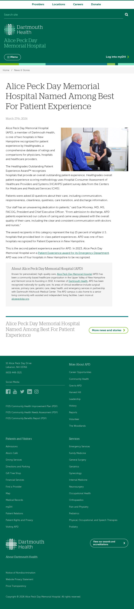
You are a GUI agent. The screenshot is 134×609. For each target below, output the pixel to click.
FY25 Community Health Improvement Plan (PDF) (32, 406)
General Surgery (77, 460)
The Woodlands (77, 426)
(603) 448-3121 (14, 373)
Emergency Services (79, 447)
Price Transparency (16, 586)
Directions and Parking (18, 467)
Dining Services (14, 460)
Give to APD (75, 386)
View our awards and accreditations (104, 543)
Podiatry (73, 527)
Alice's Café (12, 453)
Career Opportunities (80, 372)
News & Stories (22, 70)
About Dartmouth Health (22, 557)
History (72, 406)
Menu (14, 57)
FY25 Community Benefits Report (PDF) (26, 418)
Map (8, 493)
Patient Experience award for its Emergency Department (73, 253)
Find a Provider (14, 487)
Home (6, 70)
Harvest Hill (75, 392)
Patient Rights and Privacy (19, 520)
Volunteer (74, 419)
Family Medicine (77, 453)
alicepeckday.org (20, 299)
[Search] (126, 15)
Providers (38, 4)
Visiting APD (12, 527)
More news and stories (106, 330)
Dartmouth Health (78, 281)
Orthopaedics (76, 500)
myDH (9, 507)
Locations (58, 4)
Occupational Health (80, 493)
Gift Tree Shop (13, 473)
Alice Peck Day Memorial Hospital (74, 274)
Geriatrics (74, 467)
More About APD (79, 364)
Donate (96, 4)
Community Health (79, 379)
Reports (73, 412)
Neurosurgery (76, 487)
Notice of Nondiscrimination (20, 573)
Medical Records (14, 500)
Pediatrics (74, 513)
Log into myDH (116, 57)
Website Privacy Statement (19, 579)
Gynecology (75, 473)
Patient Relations (14, 513)
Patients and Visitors (19, 438)
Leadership (75, 399)
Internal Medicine (78, 480)
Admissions (12, 447)
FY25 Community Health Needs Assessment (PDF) (32, 412)
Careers (78, 4)
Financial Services (15, 480)
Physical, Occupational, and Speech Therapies (93, 520)
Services (74, 438)
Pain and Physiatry (78, 507)
